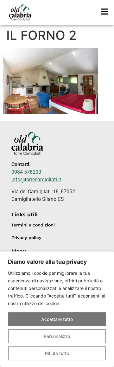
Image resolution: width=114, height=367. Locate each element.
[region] (57, 309)
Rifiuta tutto (57, 353)
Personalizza (57, 336)
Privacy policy (26, 237)
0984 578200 (26, 172)
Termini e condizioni (33, 225)
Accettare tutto (57, 319)
